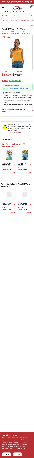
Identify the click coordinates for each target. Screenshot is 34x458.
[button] (17, 119)
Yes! (31, 110)
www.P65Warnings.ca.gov (15, 132)
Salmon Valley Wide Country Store (19, 88)
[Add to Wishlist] (3, 37)
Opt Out (17, 454)
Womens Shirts (25, 20)
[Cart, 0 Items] (30, 7)
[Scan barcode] (31, 15)
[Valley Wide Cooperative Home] (17, 7)
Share (31, 25)
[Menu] (3, 7)
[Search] (28, 15)
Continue (6, 454)
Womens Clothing (14, 20)
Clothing (5, 20)
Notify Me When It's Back (15, 80)
